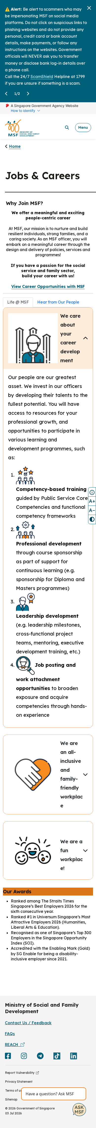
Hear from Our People (58, 302)
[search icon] (67, 127)
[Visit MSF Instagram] (24, 1056)
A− (92, 510)
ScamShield (42, 76)
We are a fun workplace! (71, 854)
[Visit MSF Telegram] (40, 1056)
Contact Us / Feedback (28, 1022)
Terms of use (14, 1090)
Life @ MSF (18, 302)
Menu (83, 127)
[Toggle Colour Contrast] (92, 519)
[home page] (22, 127)
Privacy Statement (18, 1081)
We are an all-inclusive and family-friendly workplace (71, 774)
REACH (13, 1044)
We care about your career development (70, 338)
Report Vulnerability (20, 1073)
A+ (92, 501)
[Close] (89, 8)
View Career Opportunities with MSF (48, 286)
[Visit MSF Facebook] (8, 1056)
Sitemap (11, 1099)
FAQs (10, 1033)
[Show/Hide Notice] (92, 492)
